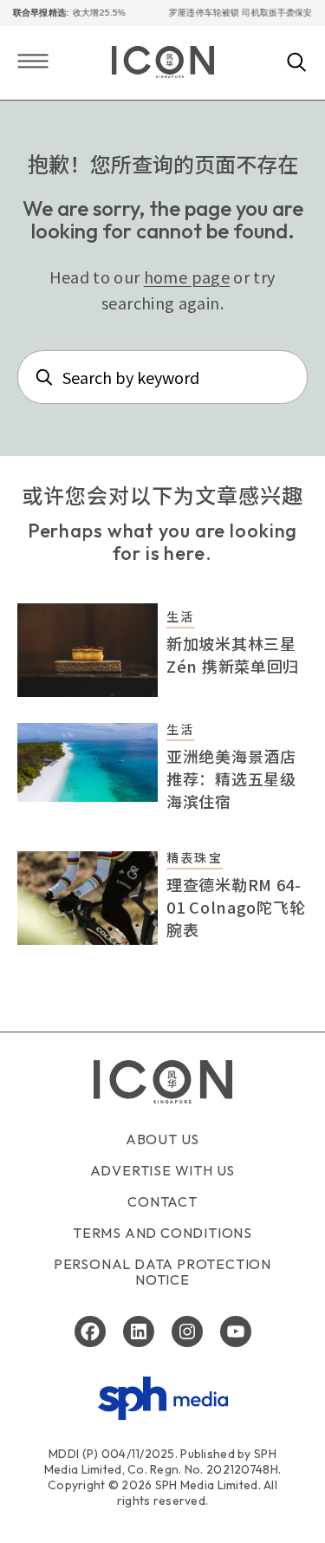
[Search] (297, 63)
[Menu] (33, 63)
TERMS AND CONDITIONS (162, 1232)
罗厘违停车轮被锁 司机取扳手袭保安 (234, 12)
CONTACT (162, 1201)
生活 (180, 616)
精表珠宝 (194, 857)
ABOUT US (162, 1139)
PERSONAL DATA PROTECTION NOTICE (162, 1271)
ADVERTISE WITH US (163, 1170)
